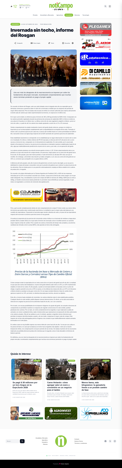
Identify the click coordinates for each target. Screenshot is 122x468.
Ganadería (69, 15)
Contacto (76, 439)
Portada (35, 15)
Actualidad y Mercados (47, 15)
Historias (77, 15)
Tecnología (85, 15)
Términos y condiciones (80, 443)
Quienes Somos (78, 441)
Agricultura (60, 15)
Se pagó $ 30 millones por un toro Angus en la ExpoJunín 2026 (25, 385)
